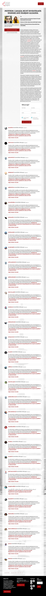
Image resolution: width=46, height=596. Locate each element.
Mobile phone (33, 112)
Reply (9, 137)
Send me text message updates (36, 118)
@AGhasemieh (11, 232)
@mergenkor (11, 217)
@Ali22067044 (11, 187)
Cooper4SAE (19, 224)
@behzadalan (11, 513)
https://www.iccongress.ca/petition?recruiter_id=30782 (19, 135)
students (34, 70)
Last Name (33, 107)
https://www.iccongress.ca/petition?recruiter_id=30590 (19, 165)
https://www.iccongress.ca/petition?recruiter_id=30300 (19, 210)
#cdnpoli (28, 134)
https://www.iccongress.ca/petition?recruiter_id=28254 (19, 521)
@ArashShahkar (11, 202)
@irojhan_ (10, 441)
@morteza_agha (11, 381)
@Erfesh (10, 558)
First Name (24, 107)
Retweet (12, 137)
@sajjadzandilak (11, 486)
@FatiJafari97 (11, 172)
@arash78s (10, 127)
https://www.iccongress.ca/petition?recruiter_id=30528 (19, 180)
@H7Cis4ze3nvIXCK (12, 471)
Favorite (16, 137)
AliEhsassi (18, 134)
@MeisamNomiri (11, 321)
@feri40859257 (11, 157)
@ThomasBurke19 (12, 262)
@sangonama (11, 336)
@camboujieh (11, 247)
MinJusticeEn (12, 134)
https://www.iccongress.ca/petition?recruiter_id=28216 (19, 536)
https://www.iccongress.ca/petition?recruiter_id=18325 (19, 551)
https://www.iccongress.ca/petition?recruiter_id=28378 (19, 491)
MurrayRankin (12, 224)
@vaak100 (10, 456)
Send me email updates (25, 118)
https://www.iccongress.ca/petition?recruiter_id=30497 (19, 195)
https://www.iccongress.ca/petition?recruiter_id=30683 (19, 150)
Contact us (21, 585)
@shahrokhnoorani (12, 396)
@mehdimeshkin (11, 426)
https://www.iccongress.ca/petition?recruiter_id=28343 (19, 506)
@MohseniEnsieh (12, 277)
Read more (7, 591)
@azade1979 (10, 498)
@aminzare (10, 307)
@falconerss (11, 142)
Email (23, 112)
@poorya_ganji (11, 292)
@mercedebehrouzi (12, 528)
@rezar (9, 543)
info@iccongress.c (23, 582)
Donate (41, 3)
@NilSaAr (10, 366)
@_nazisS (10, 351)
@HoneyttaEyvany (12, 411)
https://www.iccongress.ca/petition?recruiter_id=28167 (19, 566)
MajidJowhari (23, 134)
